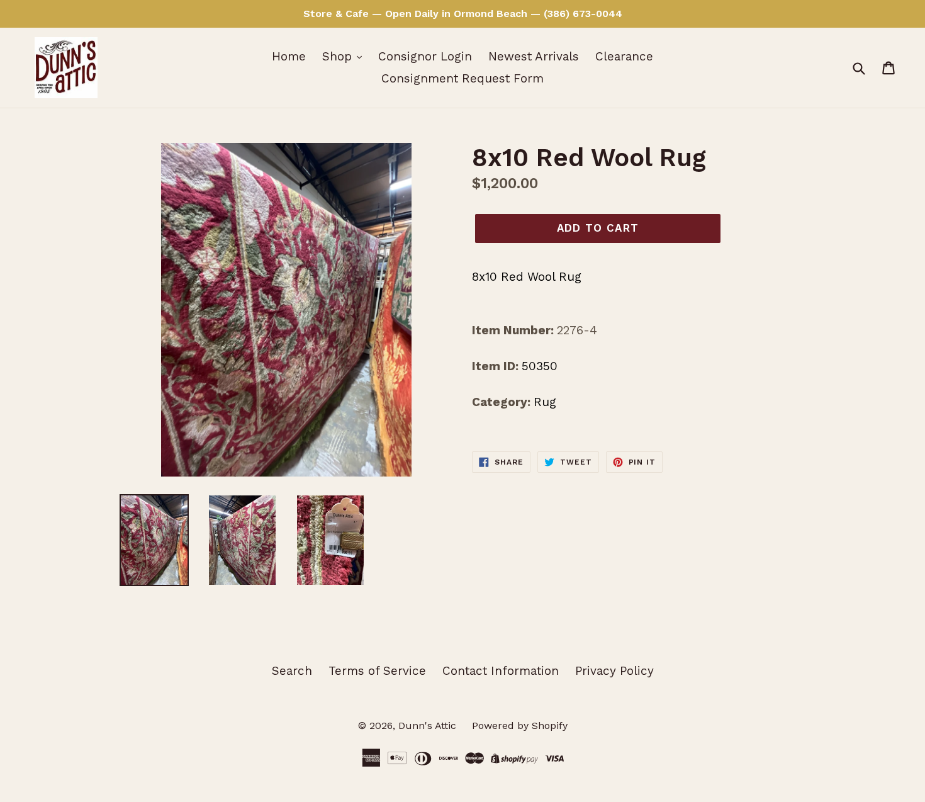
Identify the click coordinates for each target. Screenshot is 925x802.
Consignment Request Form (462, 78)
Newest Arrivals (533, 56)
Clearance (624, 56)
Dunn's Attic (428, 725)
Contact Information (500, 671)
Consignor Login (425, 56)
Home (289, 56)
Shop (339, 56)
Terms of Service (377, 671)
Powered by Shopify (520, 725)
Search (292, 671)
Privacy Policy (614, 671)
